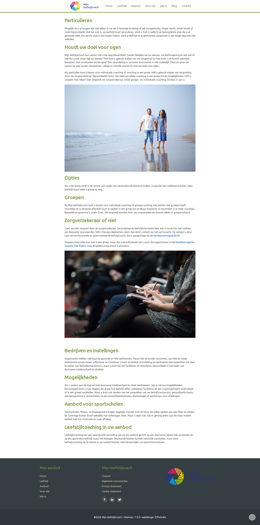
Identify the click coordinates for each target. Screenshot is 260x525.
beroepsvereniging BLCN (166, 235)
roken (82, 79)
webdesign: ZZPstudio (154, 517)
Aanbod (135, 6)
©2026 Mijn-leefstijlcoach (108, 517)
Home (109, 6)
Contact (186, 6)
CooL (110, 76)
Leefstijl (122, 6)
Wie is (163, 6)
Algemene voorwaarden (115, 481)
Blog (174, 6)
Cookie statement (111, 491)
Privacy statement (111, 486)
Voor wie (150, 6)
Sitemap (128, 517)
